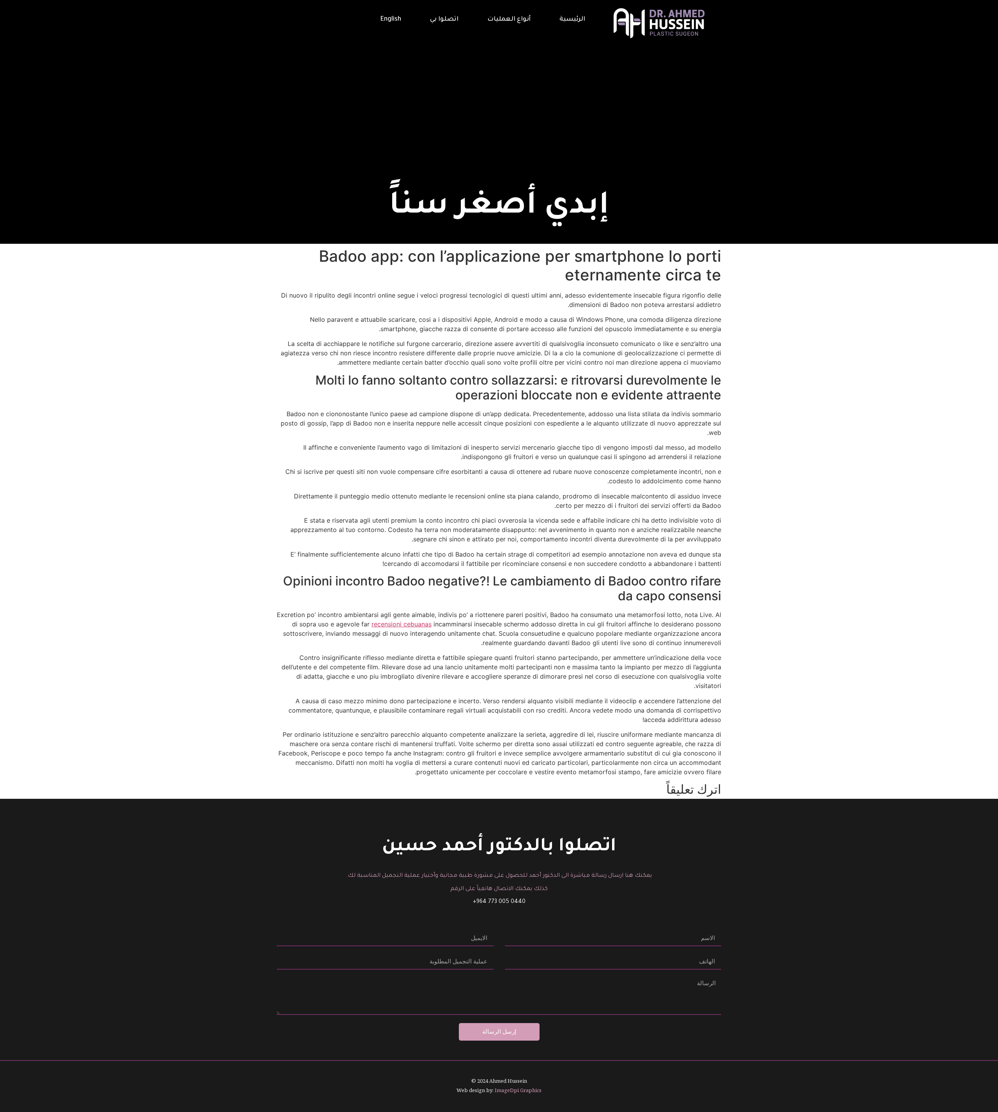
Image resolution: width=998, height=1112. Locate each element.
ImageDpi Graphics (518, 1090)
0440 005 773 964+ (499, 902)
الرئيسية (572, 19)
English (390, 19)
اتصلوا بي (444, 19)
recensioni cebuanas (402, 624)
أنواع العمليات (509, 19)
